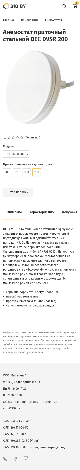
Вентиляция (30, 20)
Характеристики (42, 212)
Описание (14, 212)
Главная (9, 20)
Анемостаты (53, 20)
